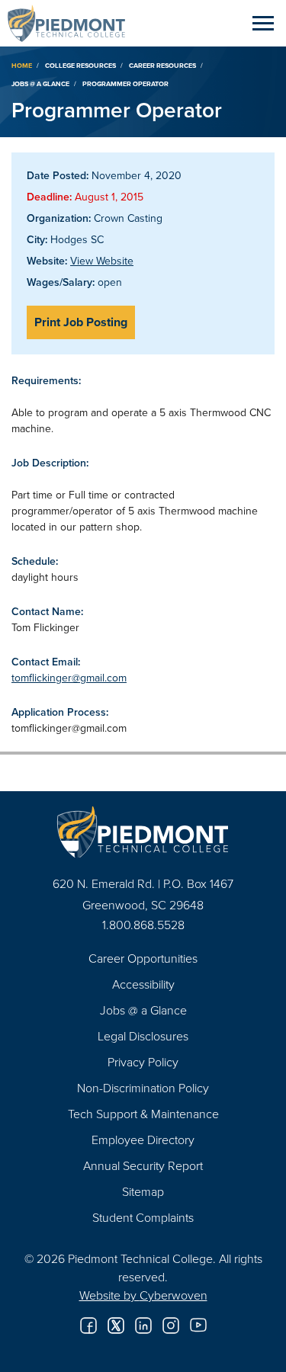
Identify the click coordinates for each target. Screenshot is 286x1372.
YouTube (198, 1325)
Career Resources (162, 65)
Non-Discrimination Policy (143, 1087)
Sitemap (143, 1191)
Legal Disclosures (143, 1035)
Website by (143, 1295)
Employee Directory (143, 1139)
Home (21, 65)
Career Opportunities (143, 958)
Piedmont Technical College (72, 23)
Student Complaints (143, 1217)
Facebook (88, 1325)
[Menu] (263, 23)
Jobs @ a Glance (40, 83)
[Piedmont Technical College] (143, 832)
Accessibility (143, 984)
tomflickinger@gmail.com (69, 677)
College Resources (80, 65)
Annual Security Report (143, 1165)
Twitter (116, 1325)
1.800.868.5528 (143, 924)
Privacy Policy (143, 1061)
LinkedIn (143, 1325)
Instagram (170, 1325)
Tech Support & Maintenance (143, 1113)
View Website (101, 260)
